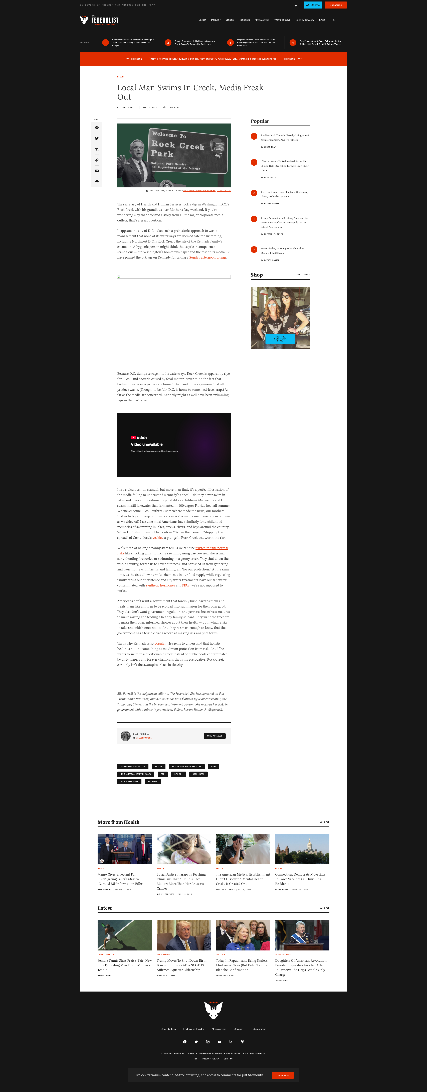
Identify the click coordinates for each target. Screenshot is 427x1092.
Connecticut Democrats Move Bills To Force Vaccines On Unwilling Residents (300, 879)
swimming (152, 781)
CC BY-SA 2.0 (224, 191)
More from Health (118, 822)
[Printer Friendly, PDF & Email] (96, 181)
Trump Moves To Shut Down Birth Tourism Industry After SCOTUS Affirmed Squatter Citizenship (181, 965)
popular (160, 643)
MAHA (213, 766)
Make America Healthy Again (136, 774)
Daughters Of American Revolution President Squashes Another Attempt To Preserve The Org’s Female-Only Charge (302, 967)
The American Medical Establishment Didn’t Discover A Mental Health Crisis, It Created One (243, 879)
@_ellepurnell (144, 738)
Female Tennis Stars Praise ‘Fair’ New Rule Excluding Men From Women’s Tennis (125, 965)
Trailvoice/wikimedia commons (199, 191)
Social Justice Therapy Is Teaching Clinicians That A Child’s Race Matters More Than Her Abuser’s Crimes (181, 881)
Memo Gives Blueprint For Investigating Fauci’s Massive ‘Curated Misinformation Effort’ (121, 879)
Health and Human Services (186, 766)
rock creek (198, 774)
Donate (315, 5)
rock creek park (129, 781)
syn (148, 585)
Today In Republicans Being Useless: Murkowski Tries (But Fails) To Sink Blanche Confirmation (242, 965)
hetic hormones (163, 585)
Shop (257, 275)
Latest (105, 908)
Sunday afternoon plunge (207, 257)
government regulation (133, 766)
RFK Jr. (178, 774)
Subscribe (336, 5)
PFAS (185, 585)
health (158, 766)
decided (157, 538)
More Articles (214, 736)
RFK (162, 774)
